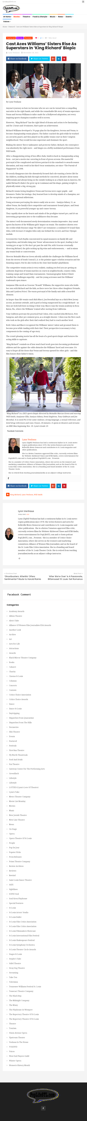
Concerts (13, 685)
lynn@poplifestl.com (9, 1)
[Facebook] (8, 478)
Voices (6, 21)
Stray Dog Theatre (17, 968)
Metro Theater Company (19, 797)
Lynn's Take (14, 792)
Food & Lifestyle (40, 16)
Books (11, 662)
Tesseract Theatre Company (21, 991)
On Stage (13, 829)
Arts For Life (14, 644)
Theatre (26, 16)
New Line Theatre (17, 820)
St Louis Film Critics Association (22, 922)
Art (10, 639)
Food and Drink (16, 760)
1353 (27, 514)
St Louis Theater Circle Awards (22, 949)
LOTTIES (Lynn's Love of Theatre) (23, 787)
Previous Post (11, 573)
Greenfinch (14, 773)
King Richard (15, 495)
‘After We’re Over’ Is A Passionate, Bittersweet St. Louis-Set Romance (65, 577)
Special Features (16, 903)
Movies (16, 16)
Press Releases (15, 857)
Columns (13, 681)
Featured (11, 27)
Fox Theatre (14, 764)
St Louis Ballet (15, 917)
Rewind (12, 875)
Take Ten (13, 977)
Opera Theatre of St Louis (20, 838)
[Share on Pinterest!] (64, 58)
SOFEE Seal (14, 894)
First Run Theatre (16, 750)
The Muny (13, 1005)
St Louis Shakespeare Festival (22, 940)
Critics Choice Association (20, 695)
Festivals (12, 746)
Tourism (12, 1028)
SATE (11, 885)
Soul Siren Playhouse (18, 899)
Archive (12, 634)
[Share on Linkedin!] (58, 58)
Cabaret (12, 667)
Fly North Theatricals (18, 755)
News (60, 16)
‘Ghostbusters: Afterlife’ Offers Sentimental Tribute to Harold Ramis (22, 577)
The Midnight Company (19, 1000)
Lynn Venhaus (14, 53)
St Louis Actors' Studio (18, 912)
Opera (11, 834)
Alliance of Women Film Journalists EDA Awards (30, 625)
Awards (12, 653)
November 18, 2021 (30, 53)
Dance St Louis (15, 709)
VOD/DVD (13, 1047)
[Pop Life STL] (12, 9)
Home (8, 16)
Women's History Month (19, 1065)
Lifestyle (13, 778)
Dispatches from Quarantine (21, 718)
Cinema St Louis (16, 676)
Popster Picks (15, 852)
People (12, 843)
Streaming (13, 973)
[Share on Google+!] (53, 58)
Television (13, 982)
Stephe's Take (15, 959)
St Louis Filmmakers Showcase (22, 931)
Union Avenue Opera (18, 1033)
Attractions (14, 648)
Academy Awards (16, 611)
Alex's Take (14, 621)
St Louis (12, 908)
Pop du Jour (14, 848)
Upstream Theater (17, 1037)
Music (53, 16)
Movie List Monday (17, 801)
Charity (12, 672)
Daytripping (14, 713)
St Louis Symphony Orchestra (22, 945)
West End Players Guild (19, 1056)
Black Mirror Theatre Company (22, 658)
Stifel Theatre (15, 963)
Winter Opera (15, 1061)
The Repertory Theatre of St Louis (24, 1014)
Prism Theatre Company (19, 861)
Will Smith (38, 495)
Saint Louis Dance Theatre (20, 880)
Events (69, 16)
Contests (12, 690)
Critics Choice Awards (18, 699)
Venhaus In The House (18, 1042)
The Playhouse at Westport (21, 1010)
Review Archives (16, 866)
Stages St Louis (15, 954)
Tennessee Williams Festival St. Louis (25, 987)
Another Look (15, 630)
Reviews (28, 38)
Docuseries (13, 727)
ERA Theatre (14, 732)
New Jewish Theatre (18, 815)
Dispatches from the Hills (20, 722)
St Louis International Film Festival (24, 936)
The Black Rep (15, 996)
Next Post (77, 573)
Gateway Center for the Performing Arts (27, 769)
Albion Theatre (15, 616)
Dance (11, 704)
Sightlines (13, 889)
